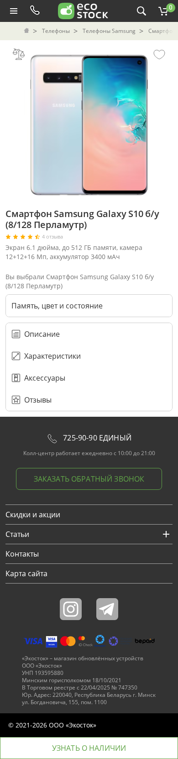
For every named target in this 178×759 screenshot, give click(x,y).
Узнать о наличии (89, 748)
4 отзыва (52, 236)
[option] (89, 122)
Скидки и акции (32, 515)
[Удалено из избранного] (159, 54)
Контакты (22, 554)
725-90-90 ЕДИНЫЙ (96, 438)
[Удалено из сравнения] (18, 54)
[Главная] (27, 31)
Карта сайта (26, 573)
